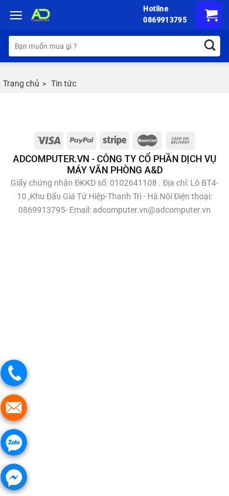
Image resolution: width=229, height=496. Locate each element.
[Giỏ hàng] (209, 15)
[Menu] (16, 15)
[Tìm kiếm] (210, 46)
